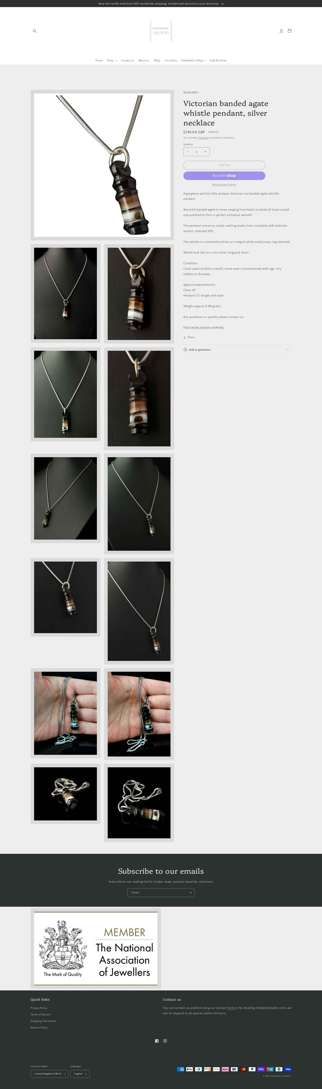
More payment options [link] (224, 184)
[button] (35, 31)
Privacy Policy (39, 1008)
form (231, 1008)
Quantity (188, 144)
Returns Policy (39, 1027)
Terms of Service (41, 1014)
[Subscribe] (190, 892)
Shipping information (43, 1021)
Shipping (204, 138)
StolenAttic (276, 1076)
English (78, 1073)
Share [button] (191, 337)
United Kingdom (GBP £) (47, 1073)
